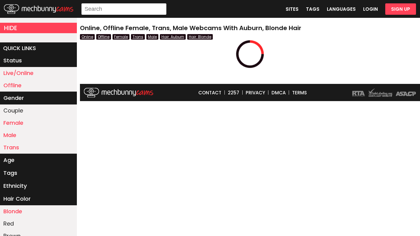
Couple (13, 110)
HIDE (10, 28)
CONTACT (209, 92)
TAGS (312, 9)
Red (8, 223)
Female (13, 123)
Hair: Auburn (172, 36)
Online (87, 36)
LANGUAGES (341, 9)
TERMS (299, 92)
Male (9, 135)
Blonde (12, 211)
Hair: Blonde (200, 36)
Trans (11, 147)
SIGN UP (400, 9)
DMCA (278, 92)
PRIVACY (255, 92)
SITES (292, 9)
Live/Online (18, 73)
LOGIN (370, 9)
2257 (233, 92)
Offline (12, 85)
